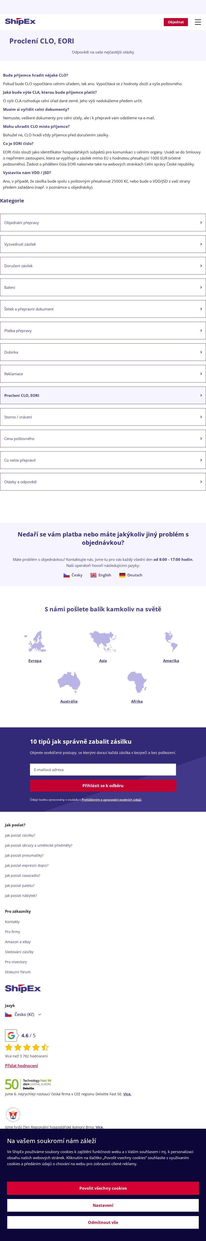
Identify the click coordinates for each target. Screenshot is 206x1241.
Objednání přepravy (21, 222)
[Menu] (198, 22)
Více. (127, 1094)
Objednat (176, 22)
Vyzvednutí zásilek (20, 244)
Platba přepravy (18, 330)
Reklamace (13, 373)
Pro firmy (12, 931)
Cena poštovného (19, 438)
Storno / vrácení (18, 416)
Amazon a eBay (18, 941)
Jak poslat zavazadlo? (22, 875)
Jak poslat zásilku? (20, 835)
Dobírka (11, 352)
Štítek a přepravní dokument (29, 308)
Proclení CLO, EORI (21, 395)
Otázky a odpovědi (20, 481)
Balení (9, 287)
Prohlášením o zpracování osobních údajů (111, 799)
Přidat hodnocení (21, 1065)
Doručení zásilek (18, 265)
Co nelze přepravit (20, 460)
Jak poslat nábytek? (21, 895)
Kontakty (12, 921)
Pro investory (16, 961)
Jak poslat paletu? (19, 885)
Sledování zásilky (19, 951)
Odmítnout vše (103, 1222)
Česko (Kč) (24, 1014)
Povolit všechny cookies (103, 1188)
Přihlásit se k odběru (103, 785)
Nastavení (103, 1205)
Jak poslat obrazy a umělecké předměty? (38, 845)
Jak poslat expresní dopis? (26, 865)
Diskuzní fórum (18, 971)
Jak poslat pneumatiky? (24, 855)
